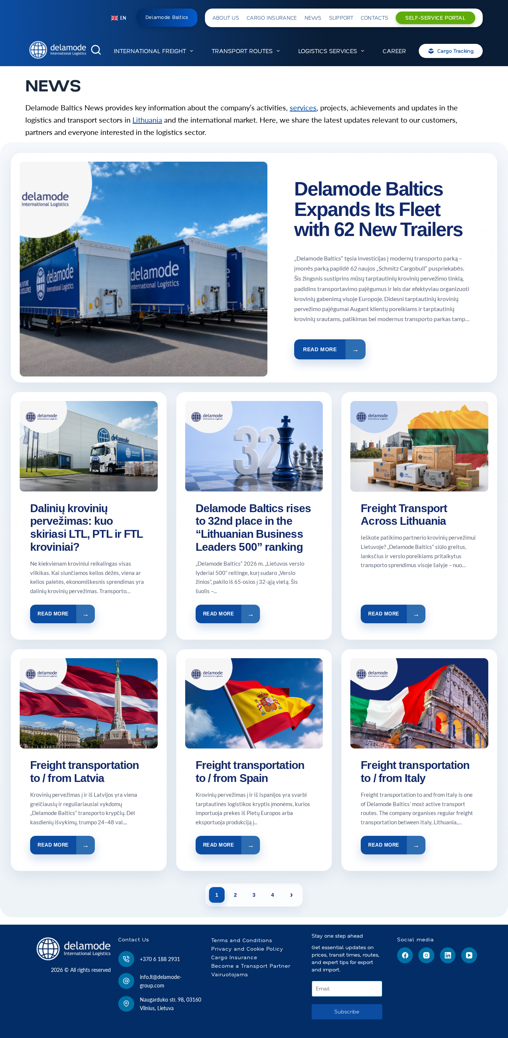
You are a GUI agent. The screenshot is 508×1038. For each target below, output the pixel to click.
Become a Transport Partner (250, 966)
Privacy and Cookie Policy (247, 949)
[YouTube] (469, 955)
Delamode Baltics (167, 17)
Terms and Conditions (241, 940)
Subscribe (346, 1011)
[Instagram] (426, 955)
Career (394, 51)
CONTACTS (374, 18)
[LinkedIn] (448, 955)
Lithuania (147, 119)
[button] (118, 18)
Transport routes (242, 51)
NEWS (313, 18)
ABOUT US (225, 18)
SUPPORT (341, 18)
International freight (150, 51)
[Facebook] (405, 955)
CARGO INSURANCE (272, 18)
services (303, 107)
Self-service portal (435, 18)
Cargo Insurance (234, 957)
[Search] (96, 50)
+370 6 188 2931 (160, 959)
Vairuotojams (229, 974)
